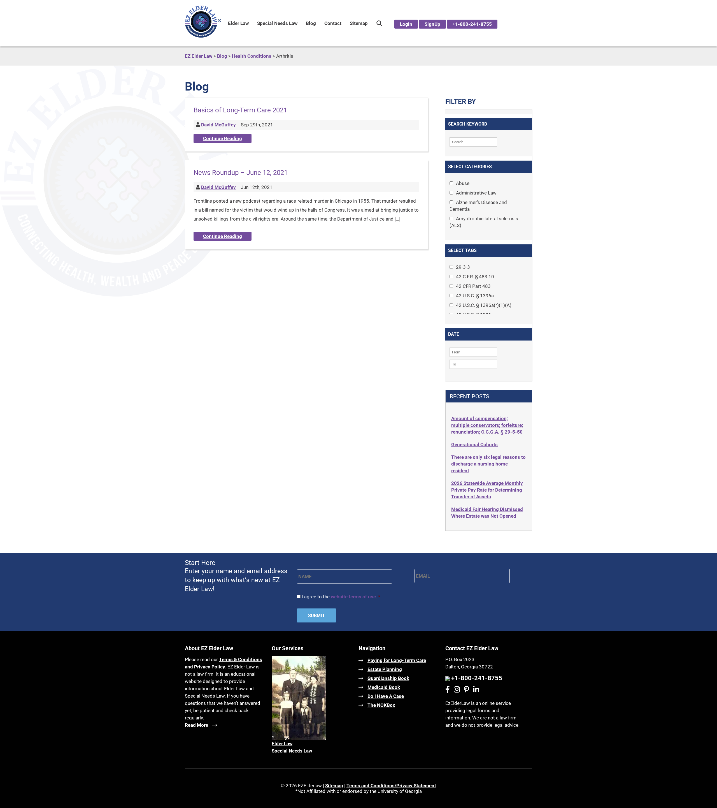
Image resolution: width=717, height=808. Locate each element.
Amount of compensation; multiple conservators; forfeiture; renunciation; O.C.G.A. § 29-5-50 (487, 425)
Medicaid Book (383, 687)
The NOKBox (381, 705)
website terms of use (353, 596)
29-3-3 (463, 267)
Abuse (462, 183)
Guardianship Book (388, 678)
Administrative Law (476, 193)
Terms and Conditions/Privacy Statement (391, 785)
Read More (196, 725)
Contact (332, 23)
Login (406, 24)
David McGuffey (218, 125)
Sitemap (359, 23)
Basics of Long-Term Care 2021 (240, 110)
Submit (316, 615)
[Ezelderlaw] (203, 36)
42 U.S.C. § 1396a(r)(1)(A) (483, 305)
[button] (379, 23)
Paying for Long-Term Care (396, 660)
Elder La (280, 743)
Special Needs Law (277, 23)
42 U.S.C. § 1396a (475, 295)
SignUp (432, 24)
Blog (311, 23)
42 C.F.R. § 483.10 (475, 276)
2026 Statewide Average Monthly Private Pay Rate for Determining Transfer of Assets (487, 489)
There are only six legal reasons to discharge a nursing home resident (488, 463)
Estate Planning (384, 669)
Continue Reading (222, 138)
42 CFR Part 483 (473, 286)
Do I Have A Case (385, 696)
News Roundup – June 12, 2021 (241, 173)
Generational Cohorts (474, 444)
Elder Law (238, 23)
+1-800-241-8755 (472, 24)
